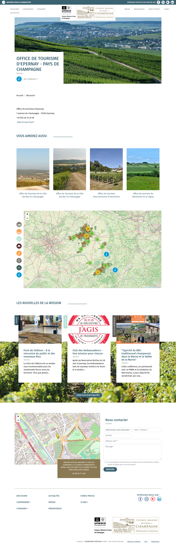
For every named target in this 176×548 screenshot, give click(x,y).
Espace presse (154, 9)
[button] (107, 254)
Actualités (14, 13)
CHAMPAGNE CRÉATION (93, 541)
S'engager (41, 9)
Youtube (167, 2)
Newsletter (155, 541)
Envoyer (110, 469)
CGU (145, 541)
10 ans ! (167, 9)
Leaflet (145, 287)
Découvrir (14, 9)
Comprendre (28, 9)
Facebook (158, 2)
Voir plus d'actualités (88, 395)
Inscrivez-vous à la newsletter (19, 2)
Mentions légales (133, 541)
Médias (127, 9)
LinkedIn (172, 2)
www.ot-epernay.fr (25, 122)
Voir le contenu (40, 363)
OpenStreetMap (152, 287)
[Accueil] (88, 13)
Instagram (163, 2)
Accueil (19, 95)
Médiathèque (139, 9)
